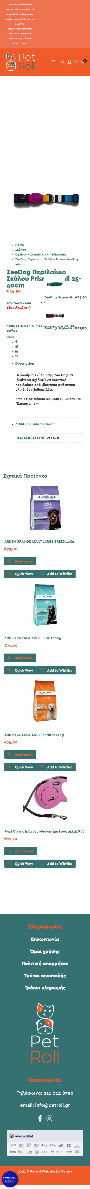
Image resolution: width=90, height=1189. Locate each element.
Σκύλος (20, 249)
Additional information (33, 424)
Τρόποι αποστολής (45, 975)
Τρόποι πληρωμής (45, 987)
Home (19, 245)
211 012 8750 (58, 1093)
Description (24, 363)
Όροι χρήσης (45, 951)
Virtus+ (67, 1171)
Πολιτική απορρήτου (45, 963)
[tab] (49, 369)
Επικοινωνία (45, 939)
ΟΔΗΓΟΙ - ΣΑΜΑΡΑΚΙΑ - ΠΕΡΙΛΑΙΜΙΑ (40, 254)
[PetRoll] (19, 69)
